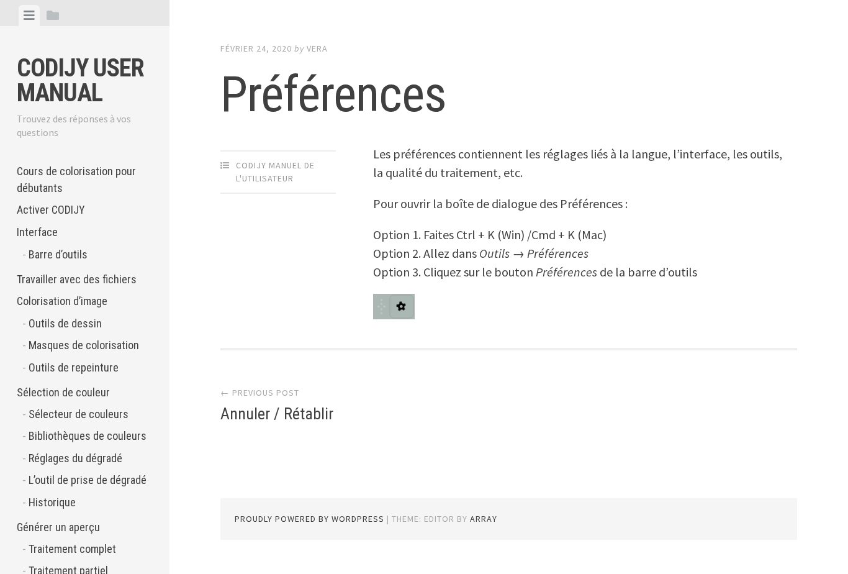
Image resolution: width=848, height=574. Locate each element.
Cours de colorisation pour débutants (76, 179)
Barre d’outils (58, 254)
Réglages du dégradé (75, 458)
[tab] (29, 15)
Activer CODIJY (51, 209)
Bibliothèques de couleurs (88, 435)
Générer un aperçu (58, 527)
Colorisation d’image (62, 301)
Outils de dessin (65, 323)
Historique (52, 502)
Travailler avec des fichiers (77, 279)
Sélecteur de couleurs (79, 414)
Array (483, 518)
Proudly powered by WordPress (309, 518)
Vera (317, 48)
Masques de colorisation (84, 345)
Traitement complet (72, 548)
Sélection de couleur (63, 392)
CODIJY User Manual (80, 80)
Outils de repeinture (74, 367)
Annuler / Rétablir (276, 413)
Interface (37, 232)
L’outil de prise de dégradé (88, 479)
